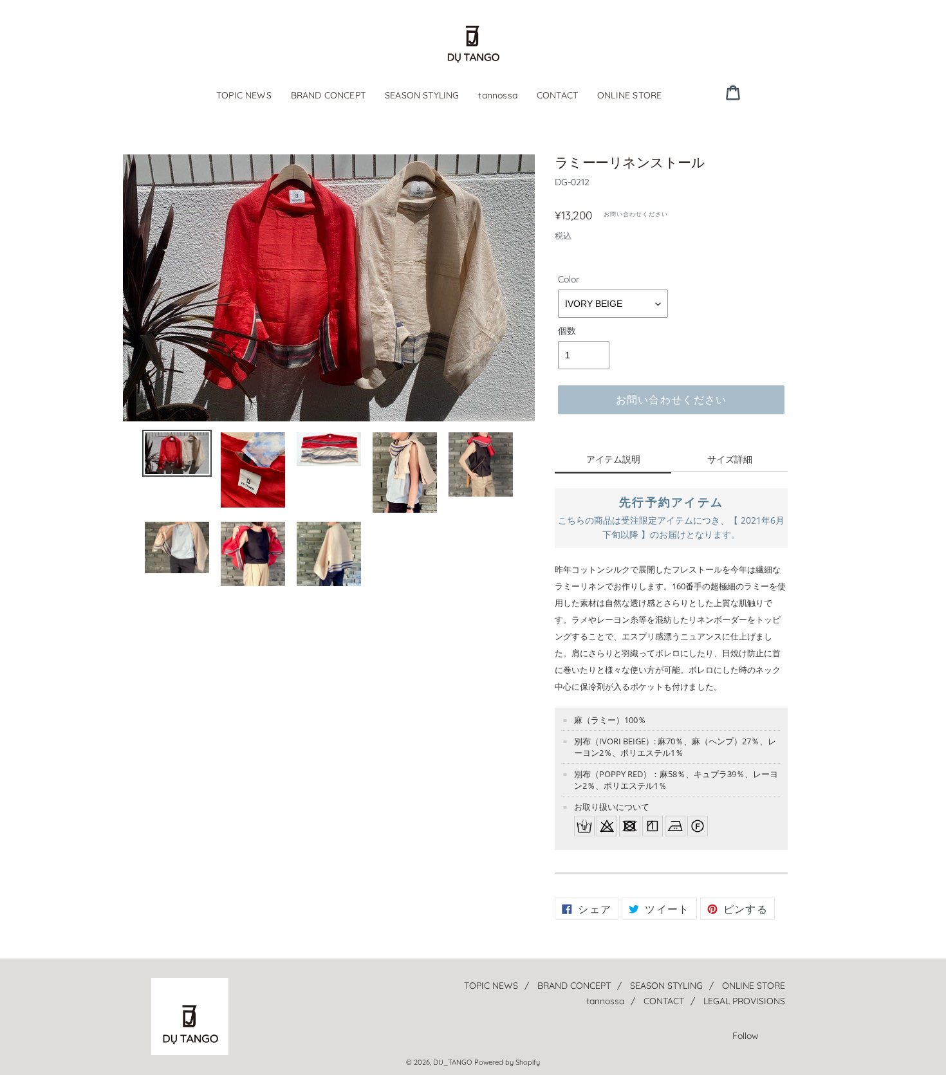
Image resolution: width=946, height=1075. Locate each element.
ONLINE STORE (629, 95)
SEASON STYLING (422, 95)
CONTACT (557, 95)
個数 (567, 330)
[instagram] (780, 92)
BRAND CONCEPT (328, 95)
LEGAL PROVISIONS (744, 1001)
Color (568, 279)
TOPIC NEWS (244, 95)
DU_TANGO (452, 1062)
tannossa (497, 95)
